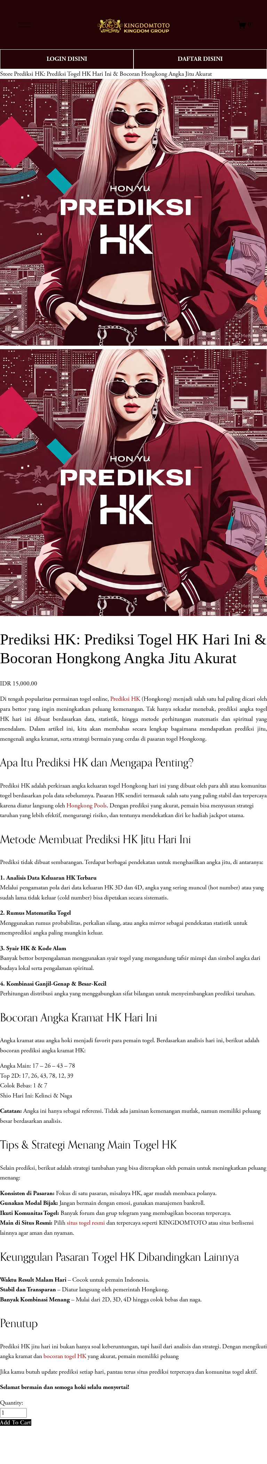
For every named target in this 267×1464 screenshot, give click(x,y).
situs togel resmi (86, 1223)
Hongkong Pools (86, 805)
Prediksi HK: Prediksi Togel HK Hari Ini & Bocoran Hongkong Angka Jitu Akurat (113, 74)
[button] (15, 1422)
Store (6, 74)
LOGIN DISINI (67, 59)
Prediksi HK (125, 699)
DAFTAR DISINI (200, 59)
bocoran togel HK (64, 1356)
